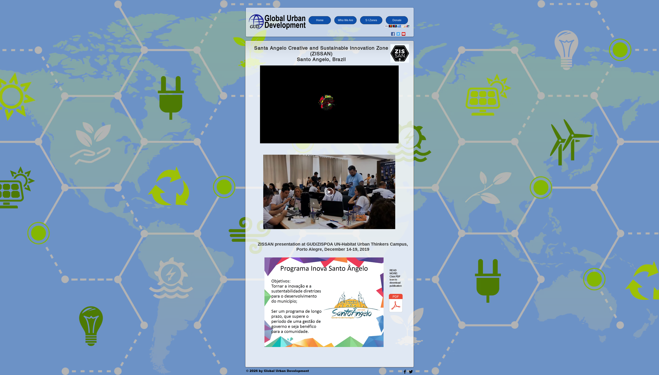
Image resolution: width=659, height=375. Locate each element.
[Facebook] (393, 34)
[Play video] (329, 192)
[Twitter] (398, 34)
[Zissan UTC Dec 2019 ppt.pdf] (395, 303)
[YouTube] (403, 34)
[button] (345, 20)
